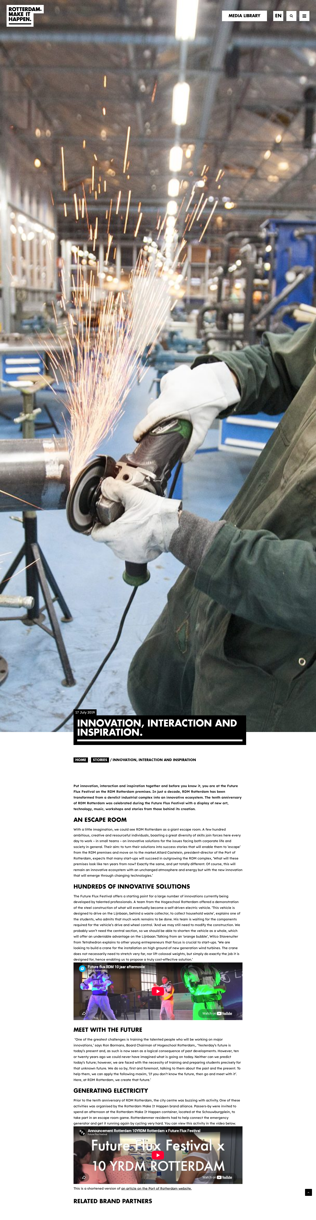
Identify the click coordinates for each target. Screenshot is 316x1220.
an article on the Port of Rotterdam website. (156, 1188)
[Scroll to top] (308, 1192)
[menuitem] (246, 16)
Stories (100, 760)
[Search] (289, 16)
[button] (304, 16)
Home (80, 760)
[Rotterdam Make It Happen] (25, 16)
